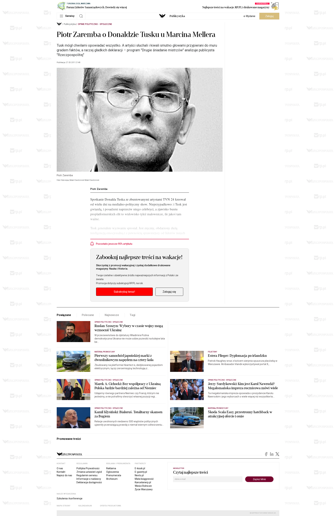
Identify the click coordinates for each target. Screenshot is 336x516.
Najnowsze (112, 315)
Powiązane (64, 315)
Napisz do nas (64, 475)
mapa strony (63, 506)
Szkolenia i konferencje (69, 498)
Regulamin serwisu (86, 475)
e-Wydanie (249, 16)
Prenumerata (113, 475)
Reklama (111, 468)
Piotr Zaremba (98, 189)
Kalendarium (85, 506)
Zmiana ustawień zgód (89, 471)
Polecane (88, 315)
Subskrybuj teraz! (124, 291)
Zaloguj (269, 16)
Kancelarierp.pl (143, 482)
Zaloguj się (169, 291)
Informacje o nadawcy (88, 478)
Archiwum (112, 478)
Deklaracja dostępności (89, 482)
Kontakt (61, 471)
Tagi (132, 315)
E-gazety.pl (141, 471)
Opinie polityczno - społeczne (95, 24)
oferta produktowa (110, 506)
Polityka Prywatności (87, 468)
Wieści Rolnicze (143, 485)
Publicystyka (177, 16)
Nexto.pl (139, 475)
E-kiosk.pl (140, 468)
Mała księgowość (144, 478)
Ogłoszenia (112, 471)
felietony (212, 352)
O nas (60, 468)
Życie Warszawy (144, 489)
